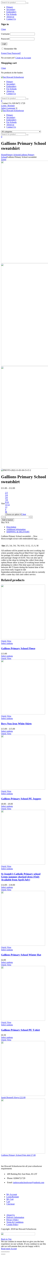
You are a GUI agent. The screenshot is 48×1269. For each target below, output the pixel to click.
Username (5, 34)
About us (10, 17)
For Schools (11, 14)
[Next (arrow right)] (4, 1254)
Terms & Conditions (14, 1222)
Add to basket (7, 520)
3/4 (6, 495)
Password (5, 39)
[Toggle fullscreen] (6, 1251)
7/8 (6, 500)
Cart (8, 1201)
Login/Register (12, 1197)
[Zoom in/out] (8, 1251)
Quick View (6, 641)
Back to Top (6, 1239)
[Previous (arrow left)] (2, 1254)
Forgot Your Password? (11, 53)
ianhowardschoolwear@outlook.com (28, 1182)
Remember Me (10, 49)
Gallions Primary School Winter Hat (21, 954)
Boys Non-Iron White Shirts (16, 723)
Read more (6, 1249)
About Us (10, 1215)
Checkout (10, 1204)
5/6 (6, 497)
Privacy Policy (12, 1220)
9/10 (7, 502)
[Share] (4, 1251)
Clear (23, 514)
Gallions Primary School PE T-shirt (20, 1030)
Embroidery (11, 12)
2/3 (6, 493)
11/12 (7, 505)
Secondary (10, 9)
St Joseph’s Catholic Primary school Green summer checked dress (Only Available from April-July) (20, 876)
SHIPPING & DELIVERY (18, 532)
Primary (9, 7)
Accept (14, 1249)
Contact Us (11, 19)
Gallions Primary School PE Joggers (21, 798)
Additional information (16, 529)
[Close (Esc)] (2, 1251)
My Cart (9, 1199)
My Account (11, 1194)
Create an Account (23, 58)
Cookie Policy (12, 1224)
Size (3, 503)
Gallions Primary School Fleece (18, 648)
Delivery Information (15, 1217)
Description (11, 527)
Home (3, 155)
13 (6, 507)
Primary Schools (13, 155)
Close (3, 29)
